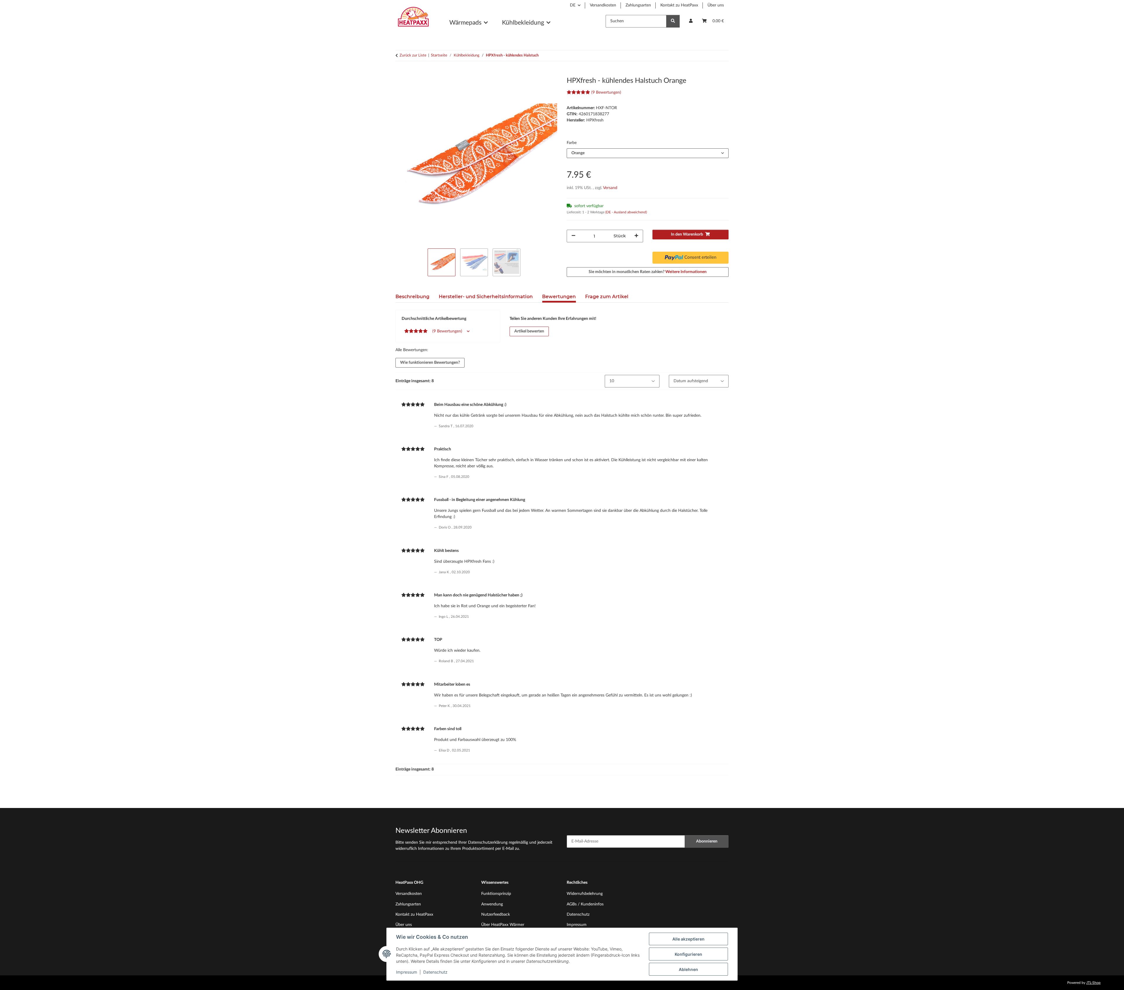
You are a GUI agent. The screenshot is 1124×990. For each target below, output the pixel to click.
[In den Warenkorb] (400, 73)
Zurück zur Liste (413, 55)
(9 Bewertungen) (606, 92)
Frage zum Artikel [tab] (606, 296)
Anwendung (492, 904)
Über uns (715, 5)
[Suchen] (673, 21)
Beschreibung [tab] (412, 296)
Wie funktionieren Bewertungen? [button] (430, 363)
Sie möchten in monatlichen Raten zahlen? (648, 272)
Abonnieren (706, 841)
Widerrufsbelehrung (585, 894)
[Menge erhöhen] (636, 236)
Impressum (406, 972)
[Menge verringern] (573, 236)
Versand (610, 188)
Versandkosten (603, 5)
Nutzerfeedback (495, 914)
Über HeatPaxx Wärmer (502, 925)
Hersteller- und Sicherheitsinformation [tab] (486, 296)
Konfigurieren (688, 954)
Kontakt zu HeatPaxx (679, 5)
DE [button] (572, 5)
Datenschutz (435, 972)
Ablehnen (688, 969)
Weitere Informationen (686, 272)
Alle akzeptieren (688, 938)
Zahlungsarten (638, 5)
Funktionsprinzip (496, 894)
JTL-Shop (1093, 982)
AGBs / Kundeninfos (585, 904)
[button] (690, 21)
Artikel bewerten (529, 331)
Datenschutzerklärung (488, 842)
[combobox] (648, 153)
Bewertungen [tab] (559, 296)
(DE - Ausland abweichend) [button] (626, 212)
